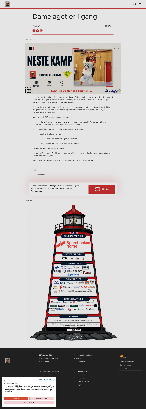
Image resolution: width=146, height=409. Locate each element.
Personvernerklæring (46, 379)
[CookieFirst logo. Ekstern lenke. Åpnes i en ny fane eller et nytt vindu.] (4, 381)
